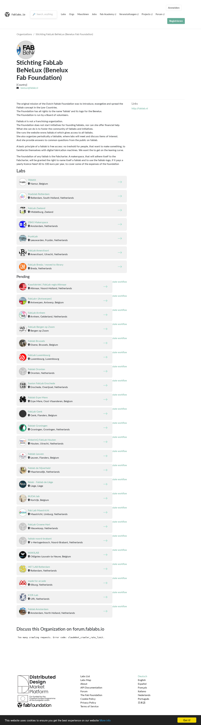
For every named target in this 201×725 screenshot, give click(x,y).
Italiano (142, 691)
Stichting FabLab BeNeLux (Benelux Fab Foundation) (64, 34)
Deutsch (142, 676)
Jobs (94, 14)
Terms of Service (89, 706)
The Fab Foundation (91, 695)
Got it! (186, 720)
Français (142, 687)
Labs (63, 14)
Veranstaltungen (127, 14)
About (83, 684)
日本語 (141, 702)
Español (142, 684)
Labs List (85, 676)
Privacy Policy (88, 702)
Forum (159, 14)
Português (143, 699)
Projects (146, 14)
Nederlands (144, 695)
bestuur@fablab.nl (29, 88)
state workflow (119, 282)
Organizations (24, 34)
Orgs (71, 14)
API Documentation (91, 687)
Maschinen (83, 14)
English (142, 680)
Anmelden (173, 8)
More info (105, 720)
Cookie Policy (87, 699)
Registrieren (176, 21)
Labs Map (85, 680)
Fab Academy (107, 14)
